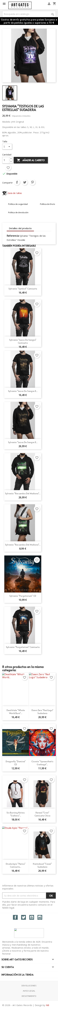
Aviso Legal (29, 990)
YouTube (31, 917)
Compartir (17, 182)
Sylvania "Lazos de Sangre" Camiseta (22, 341)
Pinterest (32, 182)
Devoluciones (29, 985)
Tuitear (25, 182)
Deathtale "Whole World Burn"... (16, 712)
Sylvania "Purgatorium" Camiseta (23, 647)
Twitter (23, 917)
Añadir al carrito (31, 160)
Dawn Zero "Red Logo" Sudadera (42, 712)
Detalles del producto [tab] (20, 228)
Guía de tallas (14, 193)
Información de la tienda (17, 974)
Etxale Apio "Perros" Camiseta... (15, 865)
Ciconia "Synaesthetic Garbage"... (42, 763)
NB (47, 1005)
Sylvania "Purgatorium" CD (22, 595)
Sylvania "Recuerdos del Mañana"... (22, 493)
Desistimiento (29, 996)
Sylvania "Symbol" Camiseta (22, 288)
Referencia (13, 235)
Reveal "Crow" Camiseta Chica (42, 814)
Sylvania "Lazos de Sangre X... (22, 391)
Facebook (15, 917)
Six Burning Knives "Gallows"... (16, 814)
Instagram (39, 917)
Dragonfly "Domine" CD (16, 763)
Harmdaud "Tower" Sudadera (42, 865)
